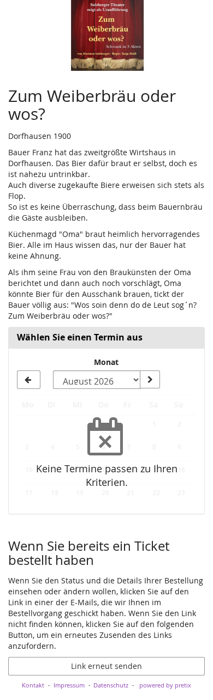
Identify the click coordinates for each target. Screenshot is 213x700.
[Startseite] (106, 35)
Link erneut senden (106, 666)
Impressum (69, 685)
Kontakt (33, 685)
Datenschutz (110, 685)
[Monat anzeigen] (149, 379)
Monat (106, 362)
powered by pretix (165, 685)
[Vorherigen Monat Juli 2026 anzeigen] (28, 379)
